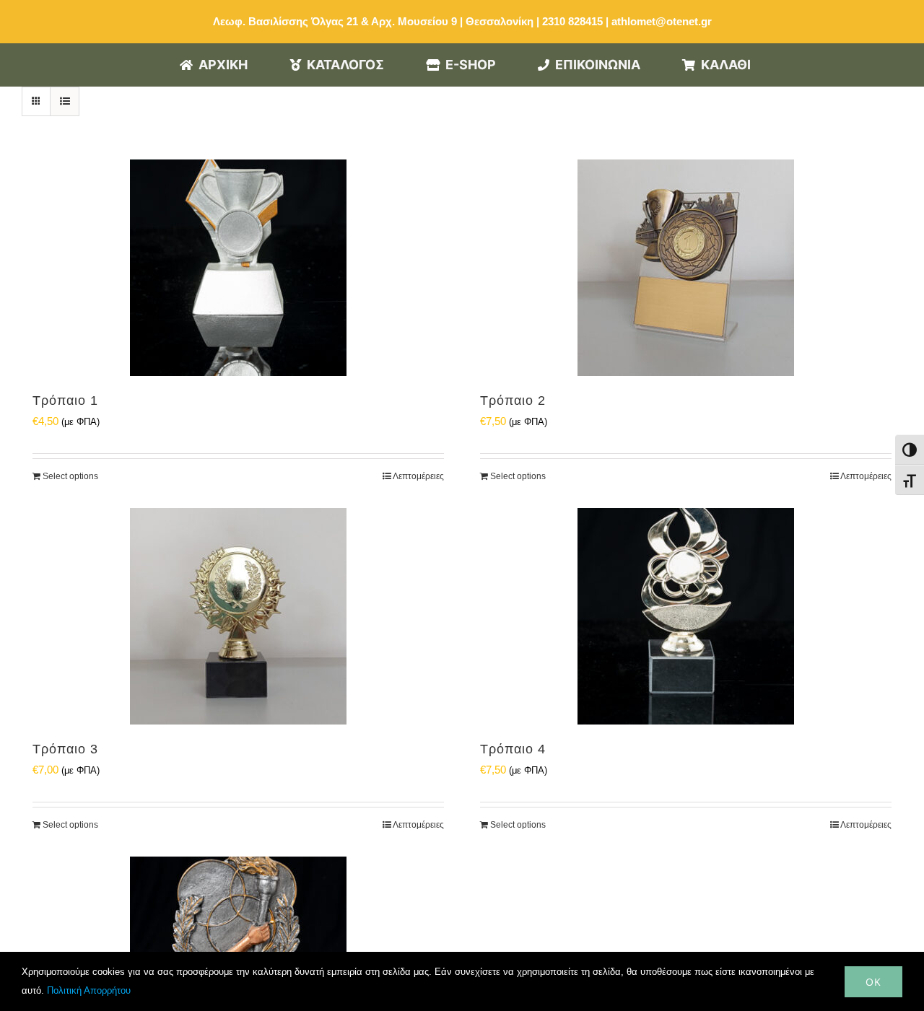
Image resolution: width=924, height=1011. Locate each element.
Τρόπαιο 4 (513, 749)
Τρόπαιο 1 (65, 400)
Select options (70, 476)
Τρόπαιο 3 (65, 749)
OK (873, 982)
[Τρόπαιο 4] (685, 616)
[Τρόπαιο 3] (238, 616)
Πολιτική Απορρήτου (89, 990)
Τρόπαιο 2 (513, 400)
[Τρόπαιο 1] (238, 267)
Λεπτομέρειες (418, 476)
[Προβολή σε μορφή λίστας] (65, 101)
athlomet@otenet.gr (661, 21)
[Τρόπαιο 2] (685, 267)
